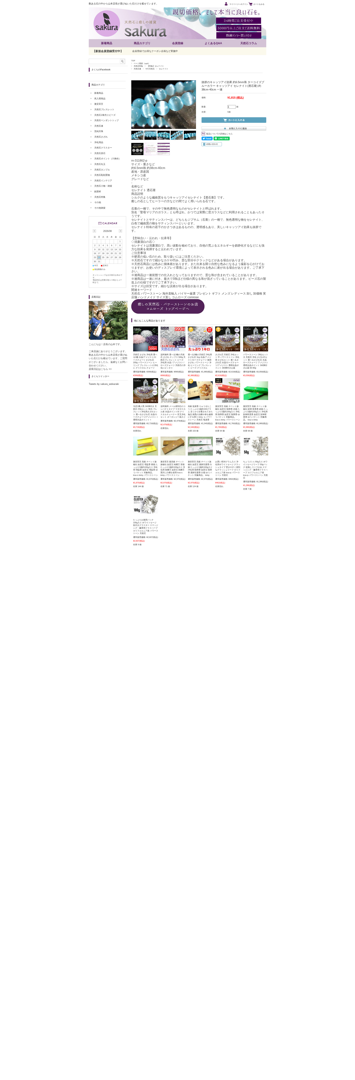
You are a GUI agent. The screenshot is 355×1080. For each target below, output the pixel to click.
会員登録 (177, 43)
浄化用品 (98, 142)
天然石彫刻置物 (102, 175)
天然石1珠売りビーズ (105, 115)
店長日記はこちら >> (100, 369)
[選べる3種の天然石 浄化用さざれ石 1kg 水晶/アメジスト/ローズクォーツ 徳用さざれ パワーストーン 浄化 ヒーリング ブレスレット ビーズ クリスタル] (200, 349)
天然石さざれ (101, 137)
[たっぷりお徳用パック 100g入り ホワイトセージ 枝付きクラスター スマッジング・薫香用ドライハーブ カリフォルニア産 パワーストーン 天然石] (145, 512)
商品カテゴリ (142, 43)
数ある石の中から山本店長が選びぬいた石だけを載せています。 (123, 3)
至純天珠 (98, 131)
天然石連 (137, 69)
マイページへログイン (238, 4)
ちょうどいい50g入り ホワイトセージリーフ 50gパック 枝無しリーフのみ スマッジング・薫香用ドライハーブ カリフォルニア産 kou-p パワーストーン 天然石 (255, 470)
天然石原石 (99, 153)
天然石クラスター (103, 147)
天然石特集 (138, 66)
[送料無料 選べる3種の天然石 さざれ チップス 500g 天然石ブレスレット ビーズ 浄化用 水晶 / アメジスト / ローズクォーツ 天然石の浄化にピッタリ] (172, 349)
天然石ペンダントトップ (106, 120)
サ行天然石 (150, 69)
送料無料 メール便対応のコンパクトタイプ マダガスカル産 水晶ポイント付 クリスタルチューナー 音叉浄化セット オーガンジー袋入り (172, 411)
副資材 (97, 191)
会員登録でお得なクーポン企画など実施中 (155, 51)
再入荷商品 (99, 98)
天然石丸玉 (99, 164)
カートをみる (258, 4)
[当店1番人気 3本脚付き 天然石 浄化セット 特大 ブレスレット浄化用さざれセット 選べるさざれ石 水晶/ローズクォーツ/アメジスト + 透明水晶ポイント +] (145, 401)
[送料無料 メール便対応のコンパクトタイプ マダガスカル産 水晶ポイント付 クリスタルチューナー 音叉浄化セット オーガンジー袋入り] (172, 401)
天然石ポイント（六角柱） (107, 158)
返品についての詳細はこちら (219, 134)
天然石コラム (248, 43)
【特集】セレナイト (155, 66)
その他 (97, 202)
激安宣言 (98, 104)
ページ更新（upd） (142, 63)
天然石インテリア (103, 180)
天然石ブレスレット (104, 109)
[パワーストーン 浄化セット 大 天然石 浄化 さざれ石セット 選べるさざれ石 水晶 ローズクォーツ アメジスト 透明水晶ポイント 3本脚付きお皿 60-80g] (255, 349)
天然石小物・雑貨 (103, 186)
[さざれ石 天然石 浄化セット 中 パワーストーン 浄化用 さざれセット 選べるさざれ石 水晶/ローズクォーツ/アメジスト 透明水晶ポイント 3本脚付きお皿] (227, 349)
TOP (133, 61)
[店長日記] (108, 338)
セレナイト (163, 69)
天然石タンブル (102, 169)
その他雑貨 (99, 208)
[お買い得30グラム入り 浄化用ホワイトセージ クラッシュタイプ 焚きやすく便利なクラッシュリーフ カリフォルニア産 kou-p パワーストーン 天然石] (227, 454)
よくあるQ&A (213, 43)
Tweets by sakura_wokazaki (104, 384)
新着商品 (106, 43)
